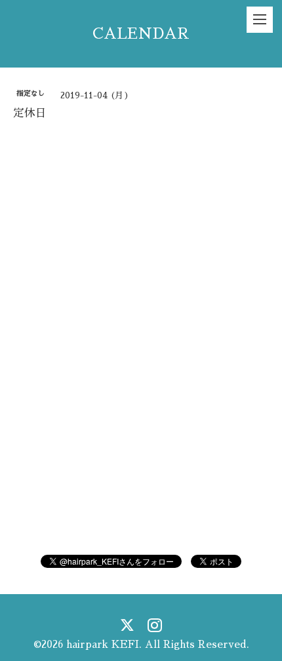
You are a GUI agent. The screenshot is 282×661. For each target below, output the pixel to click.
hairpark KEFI (102, 644)
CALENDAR (141, 33)
